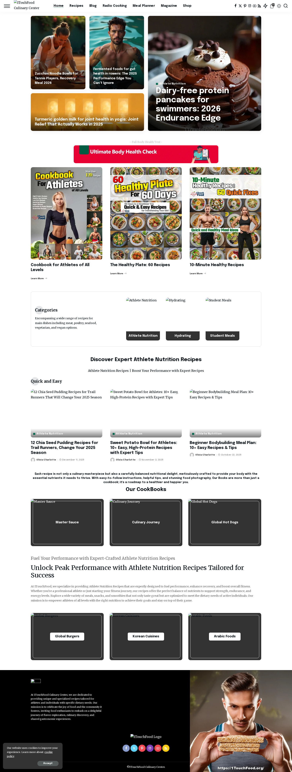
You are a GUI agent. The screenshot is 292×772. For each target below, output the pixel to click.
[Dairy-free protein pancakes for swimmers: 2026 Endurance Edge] (204, 73)
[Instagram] (249, 6)
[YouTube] (254, 6)
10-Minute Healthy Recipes (217, 265)
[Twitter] (240, 6)
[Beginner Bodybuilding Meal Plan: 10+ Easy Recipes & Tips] (225, 413)
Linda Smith (168, 127)
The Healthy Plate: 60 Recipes (140, 265)
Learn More (37, 278)
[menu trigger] (9, 6)
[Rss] (259, 6)
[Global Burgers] (67, 636)
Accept (48, 763)
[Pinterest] (245, 6)
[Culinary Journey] (146, 522)
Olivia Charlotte (46, 460)
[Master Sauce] (67, 522)
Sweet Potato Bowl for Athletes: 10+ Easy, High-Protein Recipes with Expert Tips (143, 448)
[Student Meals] (222, 319)
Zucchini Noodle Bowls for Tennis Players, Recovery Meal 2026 (56, 78)
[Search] (285, 6)
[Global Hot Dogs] (224, 522)
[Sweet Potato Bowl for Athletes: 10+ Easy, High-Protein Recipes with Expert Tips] (146, 413)
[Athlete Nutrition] (143, 319)
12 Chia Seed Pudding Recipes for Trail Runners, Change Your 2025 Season (64, 448)
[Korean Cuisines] (146, 636)
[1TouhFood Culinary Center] (31, 6)
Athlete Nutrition (172, 83)
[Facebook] (235, 6)
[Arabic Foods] (224, 636)
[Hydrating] (183, 319)
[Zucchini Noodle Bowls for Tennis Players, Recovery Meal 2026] (58, 52)
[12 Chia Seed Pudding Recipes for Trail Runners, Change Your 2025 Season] (66, 413)
